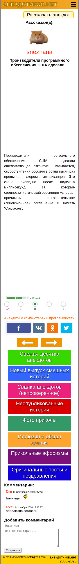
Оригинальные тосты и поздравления (39, 473)
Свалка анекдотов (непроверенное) (39, 390)
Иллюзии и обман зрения (39, 440)
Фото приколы (39, 420)
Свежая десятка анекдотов (39, 357)
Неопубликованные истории (39, 406)
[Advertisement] (39, 109)
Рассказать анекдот (48, 14)
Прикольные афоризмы (39, 453)
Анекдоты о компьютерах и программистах (39, 318)
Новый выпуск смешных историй (39, 373)
